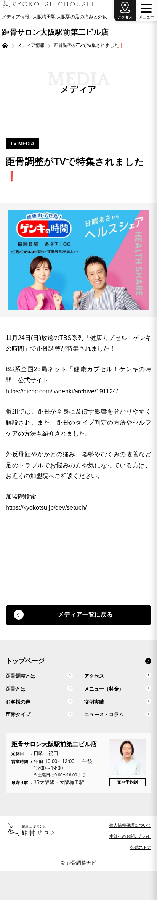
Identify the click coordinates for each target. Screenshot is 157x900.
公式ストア (140, 847)
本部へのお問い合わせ (130, 836)
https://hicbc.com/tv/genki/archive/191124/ (62, 391)
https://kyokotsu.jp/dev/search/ (46, 507)
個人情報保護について (130, 825)
